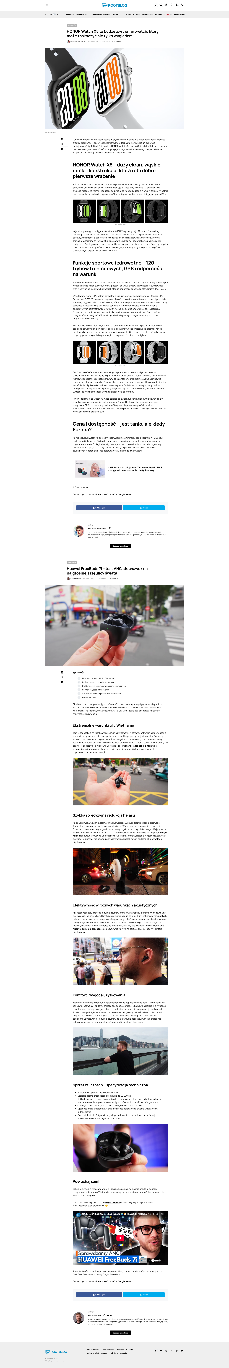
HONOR (98, 315)
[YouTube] (161, 5)
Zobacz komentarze (120, 546)
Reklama (120, 1350)
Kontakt (129, 1350)
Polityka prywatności (118, 1353)
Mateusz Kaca (94, 1315)
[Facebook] (182, 5)
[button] (46, 5)
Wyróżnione (72, 562)
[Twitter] (171, 5)
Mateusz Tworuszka (97, 528)
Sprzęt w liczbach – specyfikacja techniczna (101, 693)
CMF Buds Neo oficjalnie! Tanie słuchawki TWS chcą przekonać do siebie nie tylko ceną (135, 469)
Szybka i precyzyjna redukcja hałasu (98, 682)
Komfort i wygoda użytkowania (95, 689)
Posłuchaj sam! (89, 697)
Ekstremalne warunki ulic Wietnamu (98, 678)
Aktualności (72, 25)
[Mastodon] (177, 5)
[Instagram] (166, 5)
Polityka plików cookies (97, 1353)
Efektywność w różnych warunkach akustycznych (104, 686)
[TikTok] (156, 5)
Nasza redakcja (108, 1350)
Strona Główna (93, 1350)
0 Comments (118, 41)
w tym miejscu (112, 1202)
